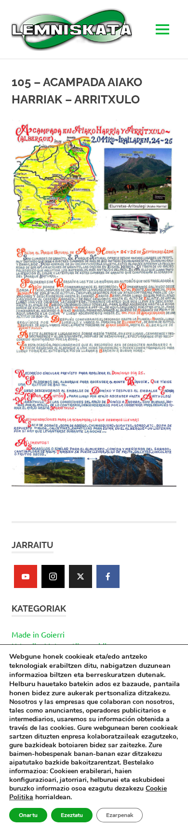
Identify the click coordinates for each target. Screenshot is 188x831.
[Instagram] (53, 576)
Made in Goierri (38, 634)
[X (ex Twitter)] (80, 576)
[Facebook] (108, 576)
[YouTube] (25, 576)
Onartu (28, 815)
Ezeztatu (72, 815)
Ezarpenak (119, 815)
